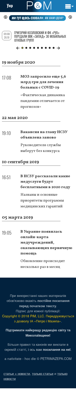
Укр (10, 5)
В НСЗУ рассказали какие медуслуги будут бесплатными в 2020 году (45, 182)
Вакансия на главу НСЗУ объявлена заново (44, 134)
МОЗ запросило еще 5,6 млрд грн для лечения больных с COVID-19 (43, 82)
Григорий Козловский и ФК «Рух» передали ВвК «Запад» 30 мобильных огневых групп (40, 36)
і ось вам (49, 349)
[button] (17, 48)
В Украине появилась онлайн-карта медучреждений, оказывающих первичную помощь (46, 242)
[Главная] (39, 5)
